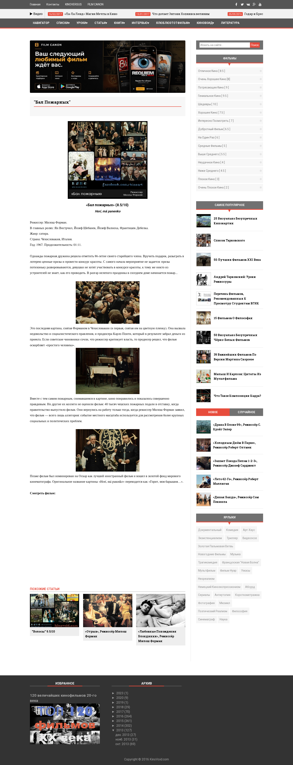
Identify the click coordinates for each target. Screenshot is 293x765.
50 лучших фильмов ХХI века (237, 260)
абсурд (250, 586)
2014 (120, 726)
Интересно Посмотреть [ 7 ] (216, 120)
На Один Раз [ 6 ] (208, 137)
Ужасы (245, 570)
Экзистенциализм (210, 538)
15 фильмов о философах (233, 318)
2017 (120, 712)
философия (239, 611)
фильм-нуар (228, 570)
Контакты (52, 4)
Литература (230, 23)
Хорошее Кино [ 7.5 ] (211, 112)
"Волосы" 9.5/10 (43, 631)
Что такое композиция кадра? (237, 396)
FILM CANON (95, 4)
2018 (120, 707)
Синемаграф (206, 619)
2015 (120, 721)
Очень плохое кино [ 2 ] (213, 187)
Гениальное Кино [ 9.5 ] (213, 95)
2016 (120, 716)
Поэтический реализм (212, 611)
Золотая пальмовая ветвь (215, 546)
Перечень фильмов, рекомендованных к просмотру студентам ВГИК (236, 298)
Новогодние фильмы (212, 554)
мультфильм (206, 570)
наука (223, 619)
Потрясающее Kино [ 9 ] (213, 87)
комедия (232, 530)
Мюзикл (224, 603)
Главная (35, 4)
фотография (206, 603)
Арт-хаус (249, 530)
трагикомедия (207, 562)
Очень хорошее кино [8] (214, 79)
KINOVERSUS (73, 4)
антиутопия (222, 594)
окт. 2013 (122, 744)
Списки (62, 23)
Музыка (235, 554)
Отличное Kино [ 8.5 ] (211, 71)
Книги (118, 23)
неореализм (206, 578)
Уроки (81, 23)
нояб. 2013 (123, 739)
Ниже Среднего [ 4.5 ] (212, 170)
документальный (209, 530)
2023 (120, 693)
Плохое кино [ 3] (208, 179)
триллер (232, 538)
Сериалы (204, 594)
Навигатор (41, 23)
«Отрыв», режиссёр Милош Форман (106, 634)
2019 (120, 702)
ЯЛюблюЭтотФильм (172, 23)
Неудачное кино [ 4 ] (211, 162)
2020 (120, 698)
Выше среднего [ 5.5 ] (212, 154)
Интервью (140, 23)
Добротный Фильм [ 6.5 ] (214, 129)
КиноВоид (204, 23)
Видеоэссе (250, 538)
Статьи (100, 23)
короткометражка (247, 594)
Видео (37, 14)
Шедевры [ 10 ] (207, 104)
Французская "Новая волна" (240, 562)
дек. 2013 (122, 735)
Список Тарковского (229, 240)
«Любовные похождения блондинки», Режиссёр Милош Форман (157, 636)
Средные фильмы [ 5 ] (212, 145)
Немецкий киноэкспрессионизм (219, 586)
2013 (120, 730)
